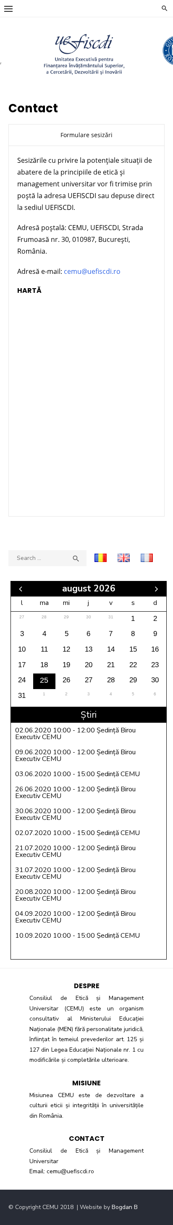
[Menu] (8, 8)
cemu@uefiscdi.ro (92, 271)
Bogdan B (125, 1207)
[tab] (86, 135)
